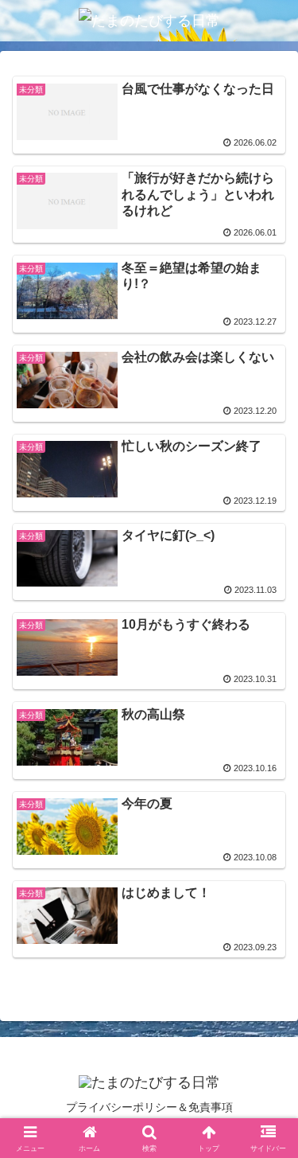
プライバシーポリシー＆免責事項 (149, 1107)
